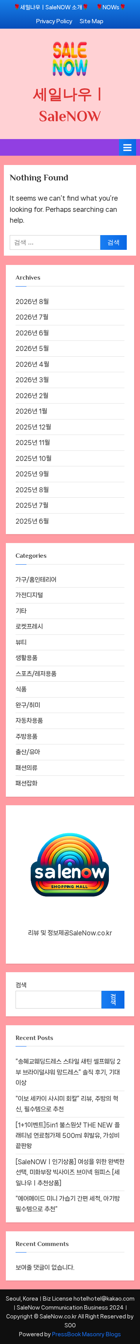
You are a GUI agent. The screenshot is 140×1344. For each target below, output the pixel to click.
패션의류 (26, 768)
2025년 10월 (33, 458)
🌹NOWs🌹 (111, 7)
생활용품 (26, 658)
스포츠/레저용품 (36, 673)
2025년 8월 (32, 489)
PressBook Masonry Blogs (86, 1334)
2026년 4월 (32, 364)
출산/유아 (28, 752)
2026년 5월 (32, 348)
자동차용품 (29, 720)
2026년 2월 (32, 395)
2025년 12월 (33, 427)
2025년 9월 (32, 474)
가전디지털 (29, 595)
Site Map (91, 21)
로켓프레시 (29, 626)
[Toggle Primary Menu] (127, 147)
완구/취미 (28, 705)
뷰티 (21, 642)
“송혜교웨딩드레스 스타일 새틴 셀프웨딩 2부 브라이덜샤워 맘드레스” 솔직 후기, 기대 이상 (68, 1072)
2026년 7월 (32, 317)
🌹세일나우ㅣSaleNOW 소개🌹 (51, 7)
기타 (21, 611)
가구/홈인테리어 (36, 579)
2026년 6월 (32, 333)
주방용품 (26, 736)
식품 (21, 689)
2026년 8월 (32, 301)
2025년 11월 (33, 442)
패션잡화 (26, 783)
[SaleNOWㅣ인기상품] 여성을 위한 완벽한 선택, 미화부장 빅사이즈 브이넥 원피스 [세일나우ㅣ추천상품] (70, 1172)
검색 (21, 985)
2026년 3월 (32, 379)
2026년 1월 (31, 411)
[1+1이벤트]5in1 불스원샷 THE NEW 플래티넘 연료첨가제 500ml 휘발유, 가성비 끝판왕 (68, 1136)
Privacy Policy (54, 21)
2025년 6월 (32, 521)
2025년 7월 (32, 505)
